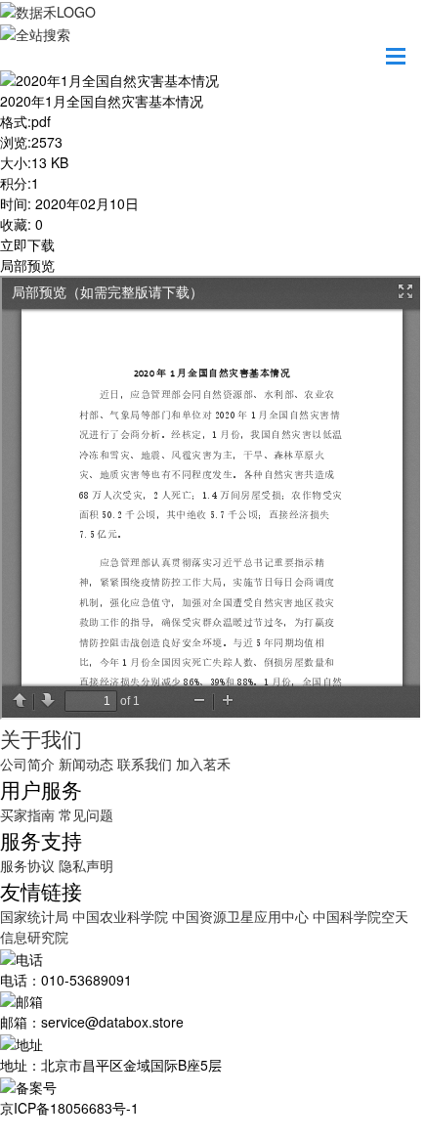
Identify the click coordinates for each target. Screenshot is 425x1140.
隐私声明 (86, 865)
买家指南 (27, 814)
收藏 (13, 224)
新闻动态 (86, 763)
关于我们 (41, 738)
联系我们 (144, 763)
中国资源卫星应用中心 (240, 916)
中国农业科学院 (122, 916)
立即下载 (27, 244)
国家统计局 (36, 916)
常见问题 (86, 814)
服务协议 (27, 865)
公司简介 (27, 763)
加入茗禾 (203, 763)
